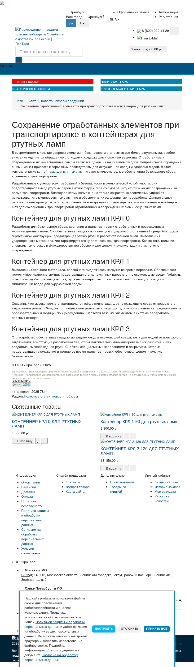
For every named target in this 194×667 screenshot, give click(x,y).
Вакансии (28, 486)
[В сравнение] (44, 441)
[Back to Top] (1, 664)
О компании (30, 482)
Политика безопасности (32, 503)
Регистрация (168, 16)
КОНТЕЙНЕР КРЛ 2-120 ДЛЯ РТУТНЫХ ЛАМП (140, 450)
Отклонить (129, 628)
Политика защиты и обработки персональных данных (35, 517)
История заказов (167, 486)
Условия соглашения (30, 550)
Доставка (28, 491)
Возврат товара (78, 486)
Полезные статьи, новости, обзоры (51, 396)
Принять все (156, 628)
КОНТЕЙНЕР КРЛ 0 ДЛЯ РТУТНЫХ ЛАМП (47, 423)
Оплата (27, 496)
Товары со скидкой (118, 489)
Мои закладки (165, 491)
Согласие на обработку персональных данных (32, 536)
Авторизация (169, 11)
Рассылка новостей (161, 498)
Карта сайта (75, 491)
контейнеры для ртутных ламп (60, 171)
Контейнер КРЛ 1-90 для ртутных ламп (139, 421)
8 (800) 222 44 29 (155, 30)
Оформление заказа (133, 11)
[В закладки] (37, 441)
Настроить (104, 628)
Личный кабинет (167, 481)
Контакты (73, 481)
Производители (122, 481)
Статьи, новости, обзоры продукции (56, 100)
